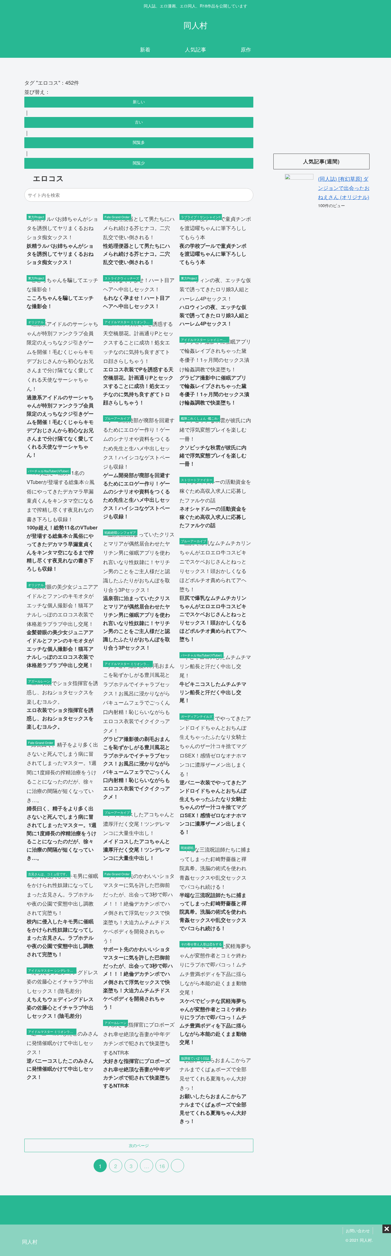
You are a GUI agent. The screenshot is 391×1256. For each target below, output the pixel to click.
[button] (247, 194)
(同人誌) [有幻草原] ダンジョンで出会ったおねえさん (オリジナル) (344, 188)
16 (162, 1166)
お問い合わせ (358, 1230)
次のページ (139, 1145)
